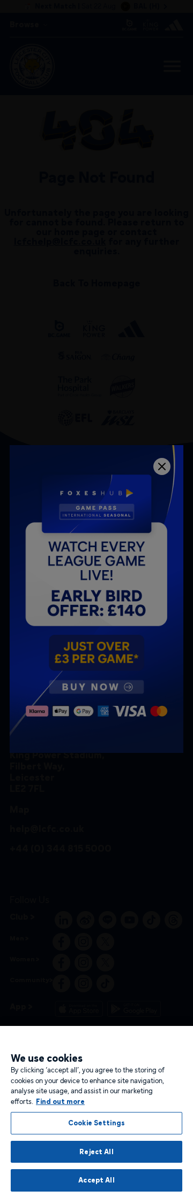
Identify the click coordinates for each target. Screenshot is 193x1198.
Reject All (96, 1151)
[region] (96, 1112)
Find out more (60, 1101)
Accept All (96, 1180)
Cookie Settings (96, 1122)
